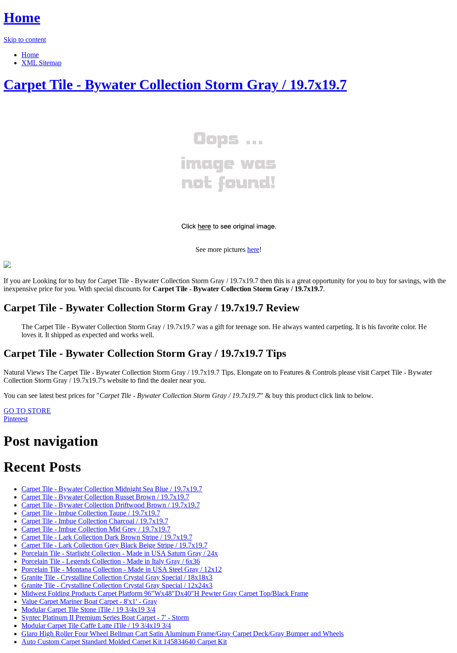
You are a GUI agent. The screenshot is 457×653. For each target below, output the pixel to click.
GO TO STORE (27, 410)
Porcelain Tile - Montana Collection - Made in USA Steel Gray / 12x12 (121, 569)
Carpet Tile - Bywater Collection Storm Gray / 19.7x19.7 (175, 84)
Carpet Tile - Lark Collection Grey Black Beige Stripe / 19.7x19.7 (114, 545)
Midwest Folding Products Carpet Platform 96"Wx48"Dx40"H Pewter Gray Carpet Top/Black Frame (164, 593)
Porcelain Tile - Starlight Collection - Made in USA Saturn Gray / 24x (119, 553)
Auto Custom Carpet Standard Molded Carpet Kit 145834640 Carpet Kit (124, 641)
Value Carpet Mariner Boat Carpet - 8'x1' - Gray (89, 601)
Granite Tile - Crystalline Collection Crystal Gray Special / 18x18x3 (116, 577)
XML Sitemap (41, 63)
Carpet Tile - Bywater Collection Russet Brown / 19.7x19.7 (105, 497)
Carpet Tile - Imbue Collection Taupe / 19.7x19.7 (90, 513)
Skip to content (25, 39)
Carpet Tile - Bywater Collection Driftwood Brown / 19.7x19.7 (110, 505)
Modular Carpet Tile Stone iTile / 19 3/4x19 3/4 (88, 609)
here (253, 249)
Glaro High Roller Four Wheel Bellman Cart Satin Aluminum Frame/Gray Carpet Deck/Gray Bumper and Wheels (182, 633)
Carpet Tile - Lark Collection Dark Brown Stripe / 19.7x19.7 (106, 537)
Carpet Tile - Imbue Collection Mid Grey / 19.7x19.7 (95, 529)
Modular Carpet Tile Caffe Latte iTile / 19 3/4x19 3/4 (96, 625)
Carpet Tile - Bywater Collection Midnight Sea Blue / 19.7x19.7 (111, 489)
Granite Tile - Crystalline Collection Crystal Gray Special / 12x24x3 (116, 585)
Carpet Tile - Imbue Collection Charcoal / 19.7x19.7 (94, 521)
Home (22, 17)
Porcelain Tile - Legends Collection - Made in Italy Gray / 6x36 (110, 561)
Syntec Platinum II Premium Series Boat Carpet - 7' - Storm (105, 617)
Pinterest (16, 419)
